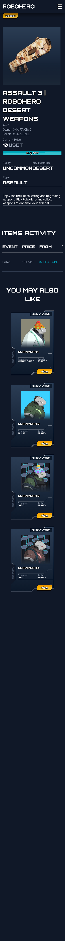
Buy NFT (32, 153)
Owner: (17, 129)
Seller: (16, 134)
